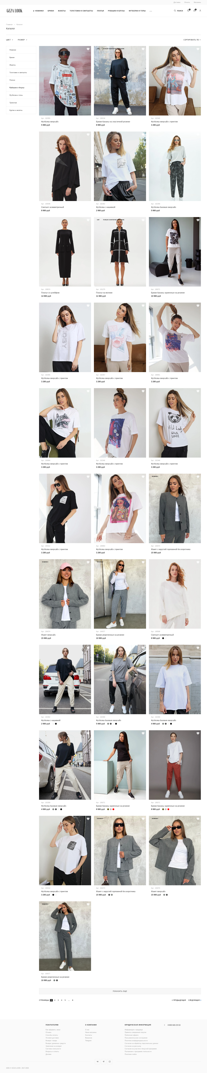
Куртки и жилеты (15, 110)
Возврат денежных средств (56, 1043)
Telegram (88, 1040)
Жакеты (62, 11)
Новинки (39, 11)
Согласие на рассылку (133, 1046)
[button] (151, 11)
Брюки (51, 11)
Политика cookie (131, 1054)
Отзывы (48, 1032)
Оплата (187, 2)
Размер (21, 40)
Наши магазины (90, 1032)
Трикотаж (13, 103)
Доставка (177, 2)
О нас (87, 1030)
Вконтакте (97, 1061)
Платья (100, 11)
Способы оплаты (52, 1035)
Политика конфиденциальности (136, 1040)
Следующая (194, 1000)
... (69, 1000)
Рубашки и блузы (116, 11)
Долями (48, 1054)
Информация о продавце (134, 1030)
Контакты (88, 1035)
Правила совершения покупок (135, 1032)
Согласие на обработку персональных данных (141, 1043)
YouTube (109, 1061)
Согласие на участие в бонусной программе (141, 1049)
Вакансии (88, 1038)
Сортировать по (191, 40)
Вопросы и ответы (52, 1051)
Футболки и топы (137, 11)
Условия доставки (52, 1038)
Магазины (197, 2)
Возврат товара (51, 1040)
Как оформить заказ (53, 1030)
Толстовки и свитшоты (81, 11)
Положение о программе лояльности (138, 1051)
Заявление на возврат (54, 1046)
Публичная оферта (131, 1035)
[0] (188, 10)
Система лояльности (53, 1049)
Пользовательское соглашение (136, 1038)
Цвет (8, 40)
